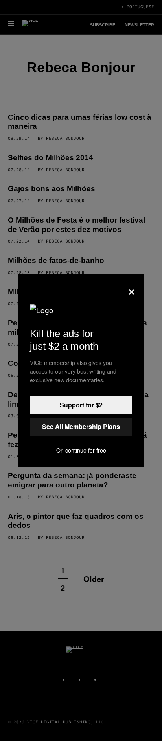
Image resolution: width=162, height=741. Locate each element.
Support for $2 (81, 404)
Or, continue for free (81, 450)
